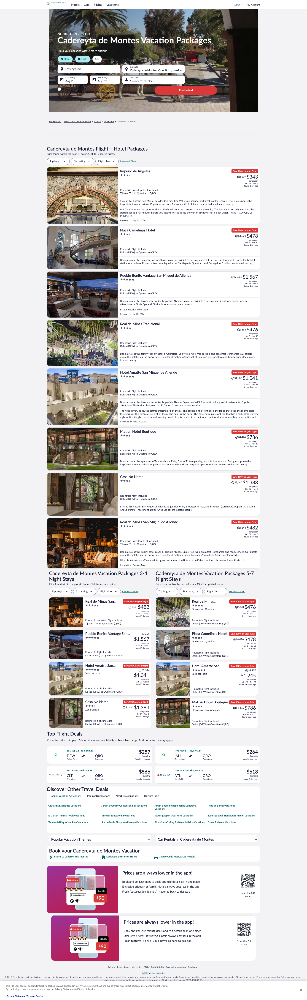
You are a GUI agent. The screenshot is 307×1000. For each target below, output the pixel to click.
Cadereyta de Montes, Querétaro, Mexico (156, 70)
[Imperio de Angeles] (189, 195)
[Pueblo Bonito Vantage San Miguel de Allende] (189, 294)
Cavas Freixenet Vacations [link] (222, 822)
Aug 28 (69, 81)
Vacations (112, 4)
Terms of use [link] (123, 967)
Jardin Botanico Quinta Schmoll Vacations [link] (124, 806)
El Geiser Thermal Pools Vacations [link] (66, 816)
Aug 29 (102, 81)
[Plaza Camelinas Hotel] (189, 247)
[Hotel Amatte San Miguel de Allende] (189, 396)
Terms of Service (34, 996)
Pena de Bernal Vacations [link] (221, 806)
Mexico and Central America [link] (77, 122)
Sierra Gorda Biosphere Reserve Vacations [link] (124, 822)
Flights (98, 4)
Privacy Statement (16, 996)
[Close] (301, 990)
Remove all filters (128, 161)
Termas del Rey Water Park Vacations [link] (68, 822)
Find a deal (186, 90)
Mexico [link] (97, 122)
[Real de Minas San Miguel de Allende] (189, 543)
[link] (75, 857)
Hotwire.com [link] (55, 122)
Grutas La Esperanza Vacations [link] (64, 806)
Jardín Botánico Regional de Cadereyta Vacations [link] (175, 807)
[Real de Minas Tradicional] (189, 343)
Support (237, 5)
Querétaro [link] (109, 122)
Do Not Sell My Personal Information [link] (168, 967)
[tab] (65, 796)
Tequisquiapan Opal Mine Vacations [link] (174, 816)
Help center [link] (136, 967)
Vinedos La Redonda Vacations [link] (118, 816)
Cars (87, 4)
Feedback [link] (192, 967)
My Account (253, 5)
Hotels (75, 4)
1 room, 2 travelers (142, 81)
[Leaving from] (89, 69)
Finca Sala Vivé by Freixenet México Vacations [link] (180, 822)
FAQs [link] (146, 967)
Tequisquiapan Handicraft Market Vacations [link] (231, 816)
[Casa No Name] (189, 494)
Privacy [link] (111, 967)
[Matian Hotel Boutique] (189, 449)
